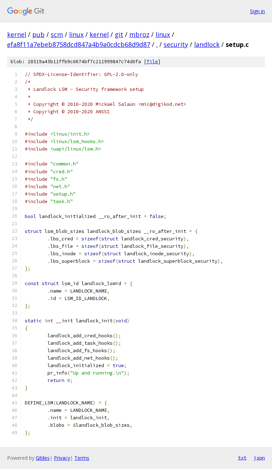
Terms (81, 457)
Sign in (257, 11)
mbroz (139, 34)
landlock (207, 44)
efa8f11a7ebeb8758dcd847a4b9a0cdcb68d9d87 (78, 44)
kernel (16, 34)
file (152, 62)
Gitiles (43, 457)
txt (242, 457)
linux (76, 34)
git (119, 34)
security (176, 44)
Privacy (62, 457)
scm (57, 34)
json (259, 457)
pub (38, 34)
